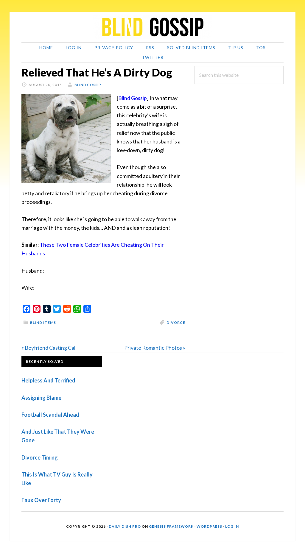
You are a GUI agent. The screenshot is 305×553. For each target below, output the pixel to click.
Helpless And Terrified (48, 380)
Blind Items (43, 322)
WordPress (209, 526)
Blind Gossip (132, 98)
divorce (175, 322)
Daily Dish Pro (125, 526)
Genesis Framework (171, 526)
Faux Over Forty (41, 500)
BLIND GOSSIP (152, 27)
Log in (232, 526)
